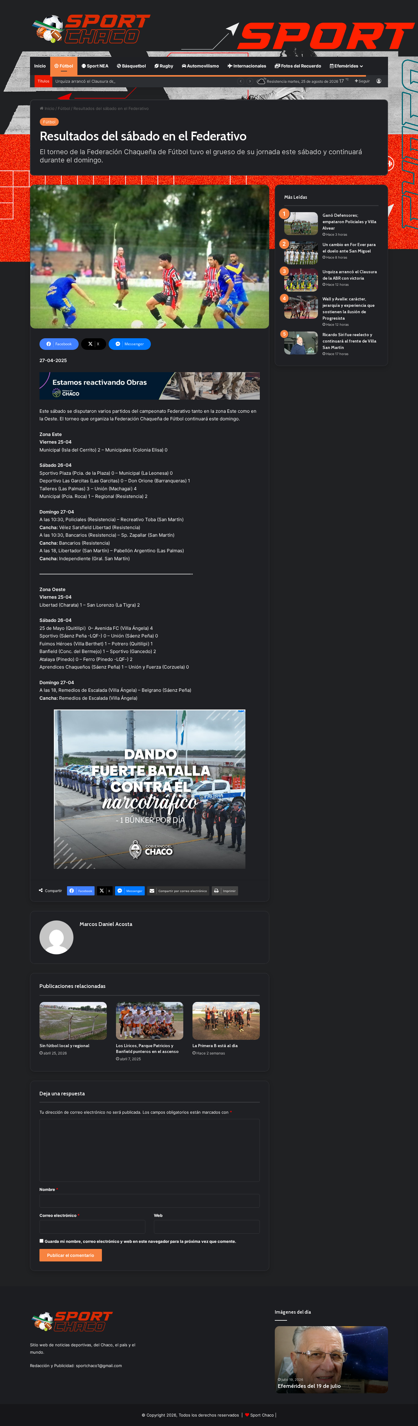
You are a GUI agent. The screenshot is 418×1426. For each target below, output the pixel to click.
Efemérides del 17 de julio (309, 1386)
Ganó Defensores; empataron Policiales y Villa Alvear (349, 221)
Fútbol (66, 65)
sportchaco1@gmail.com (99, 1365)
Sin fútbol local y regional (64, 1045)
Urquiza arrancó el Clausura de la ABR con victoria (103, 81)
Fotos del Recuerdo (300, 65)
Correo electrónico (59, 1215)
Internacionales (249, 65)
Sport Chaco (262, 1415)
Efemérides (346, 65)
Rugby (166, 65)
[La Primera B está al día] (226, 1021)
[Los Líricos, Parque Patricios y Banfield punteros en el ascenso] (149, 1021)
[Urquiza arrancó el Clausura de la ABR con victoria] (301, 280)
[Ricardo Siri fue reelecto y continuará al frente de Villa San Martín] (301, 343)
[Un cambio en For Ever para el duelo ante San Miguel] (301, 252)
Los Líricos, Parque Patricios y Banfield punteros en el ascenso (147, 1048)
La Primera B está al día (215, 1045)
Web (158, 1215)
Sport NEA (97, 65)
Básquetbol (133, 65)
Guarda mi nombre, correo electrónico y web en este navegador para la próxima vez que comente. (140, 1241)
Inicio (40, 65)
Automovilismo (202, 65)
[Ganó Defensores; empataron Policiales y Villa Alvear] (301, 223)
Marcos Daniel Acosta (106, 924)
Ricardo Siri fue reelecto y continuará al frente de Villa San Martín (349, 341)
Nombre (48, 1189)
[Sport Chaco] (91, 29)
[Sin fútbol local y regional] (73, 1021)
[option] (331, 1359)
